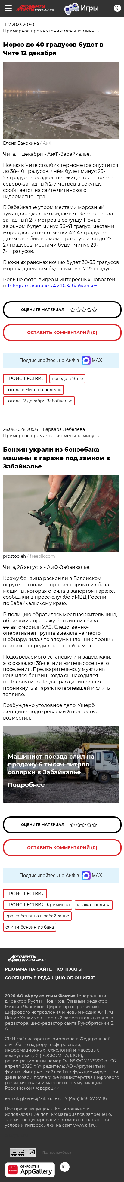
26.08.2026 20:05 (20, 429)
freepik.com (42, 556)
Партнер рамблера (56, 1152)
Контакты (69, 969)
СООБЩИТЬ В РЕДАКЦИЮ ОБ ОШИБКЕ (50, 978)
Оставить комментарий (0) (62, 332)
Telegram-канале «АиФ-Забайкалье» (52, 286)
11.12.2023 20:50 (18, 24)
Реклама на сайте (28, 969)
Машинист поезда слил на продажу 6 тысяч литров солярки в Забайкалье (51, 764)
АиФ (48, 143)
